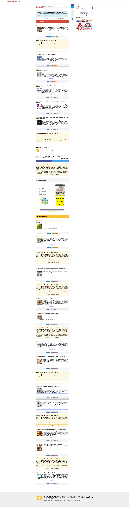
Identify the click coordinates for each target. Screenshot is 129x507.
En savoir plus (85, 19)
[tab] (77, 8)
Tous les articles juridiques (45, 18)
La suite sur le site (52, 33)
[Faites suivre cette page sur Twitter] (72, 7)
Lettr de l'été (25, 2)
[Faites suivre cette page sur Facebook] (72, 5)
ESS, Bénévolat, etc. (61, 18)
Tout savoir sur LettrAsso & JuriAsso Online (51, 50)
